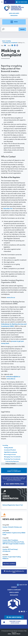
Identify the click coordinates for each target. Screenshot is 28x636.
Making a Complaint (10, 463)
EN (2, 2)
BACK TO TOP (23, 585)
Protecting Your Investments (10, 42)
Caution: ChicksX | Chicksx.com (12, 527)
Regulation (14, 15)
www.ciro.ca (11, 297)
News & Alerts (14, 592)
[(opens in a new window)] (12, 45)
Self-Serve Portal (22, 2)
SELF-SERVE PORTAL (15, 617)
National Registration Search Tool (13, 505)
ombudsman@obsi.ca (13, 376)
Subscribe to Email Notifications (15, 622)
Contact (14, 587)
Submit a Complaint (14, 590)
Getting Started (8, 447)
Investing (8, 41)
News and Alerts (14, 13)
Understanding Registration (12, 461)
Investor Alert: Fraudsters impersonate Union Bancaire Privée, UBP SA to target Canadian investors (14, 541)
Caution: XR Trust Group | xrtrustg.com (10, 550)
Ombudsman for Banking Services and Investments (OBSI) (13, 325)
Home (3, 41)
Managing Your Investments (12, 457)
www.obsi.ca (11, 379)
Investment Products (10, 450)
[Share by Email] (17, 45)
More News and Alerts (9, 563)
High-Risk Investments (10, 452)
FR (5, 2)
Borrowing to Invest (10, 454)
